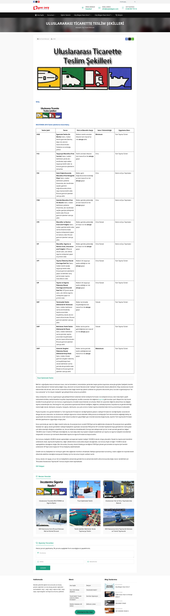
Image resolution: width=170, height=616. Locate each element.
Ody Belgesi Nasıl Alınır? (122, 587)
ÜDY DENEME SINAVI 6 (122, 611)
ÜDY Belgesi (40, 466)
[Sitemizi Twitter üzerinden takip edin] (36, 2)
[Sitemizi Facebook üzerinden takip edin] (34, 2)
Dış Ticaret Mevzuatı (88, 27)
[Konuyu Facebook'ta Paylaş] (126, 39)
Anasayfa (78, 27)
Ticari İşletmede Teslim (45, 378)
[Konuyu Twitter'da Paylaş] (129, 39)
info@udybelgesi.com (110, 9)
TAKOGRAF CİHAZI (120, 603)
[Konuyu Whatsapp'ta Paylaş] (132, 39)
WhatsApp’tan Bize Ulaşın (85, 612)
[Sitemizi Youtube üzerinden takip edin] (39, 2)
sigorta (101, 399)
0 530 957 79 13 (131, 9)
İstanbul (88, 9)
